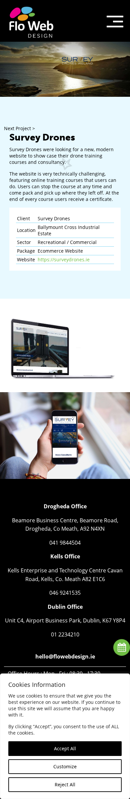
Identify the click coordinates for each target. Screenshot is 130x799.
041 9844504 (65, 542)
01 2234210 (65, 634)
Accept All (65, 748)
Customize (65, 766)
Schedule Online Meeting (121, 647)
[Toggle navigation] (115, 20)
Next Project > (19, 128)
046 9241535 (65, 592)
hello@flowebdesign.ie (65, 656)
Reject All (65, 784)
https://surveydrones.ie (64, 259)
